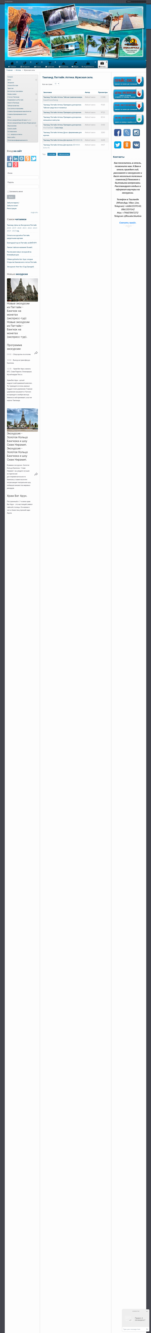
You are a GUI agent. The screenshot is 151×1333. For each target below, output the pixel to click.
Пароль (11, 182)
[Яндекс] (15, 164)
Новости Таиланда (13, 103)
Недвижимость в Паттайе (15, 100)
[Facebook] (9, 158)
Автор (87, 92)
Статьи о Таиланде (13, 97)
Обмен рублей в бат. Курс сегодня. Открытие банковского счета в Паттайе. (22, 260)
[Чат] (128, 124)
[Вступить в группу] (117, 133)
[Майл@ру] (21, 158)
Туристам (10, 88)
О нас (9, 117)
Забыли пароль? (13, 203)
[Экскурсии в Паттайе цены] (128, 99)
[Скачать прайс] (128, 86)
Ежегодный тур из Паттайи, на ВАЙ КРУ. (22, 243)
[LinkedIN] (15, 158)
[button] (22, 290)
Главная (9, 70)
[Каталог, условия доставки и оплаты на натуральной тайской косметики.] (128, 112)
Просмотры (103, 92)
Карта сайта (11, 137)
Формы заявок (12, 94)
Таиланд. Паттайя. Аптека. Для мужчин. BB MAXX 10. (63, 140)
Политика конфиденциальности (18, 140)
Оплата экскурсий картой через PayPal (19, 120)
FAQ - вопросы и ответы (15, 134)
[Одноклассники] (27, 158)
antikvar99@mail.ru (131, 199)
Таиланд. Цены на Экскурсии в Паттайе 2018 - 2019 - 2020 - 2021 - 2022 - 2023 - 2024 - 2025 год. (22, 228)
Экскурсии (11, 82)
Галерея (10, 77)
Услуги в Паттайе (13, 85)
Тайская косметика (13, 105)
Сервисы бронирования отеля (17, 114)
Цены (9, 80)
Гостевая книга (12, 131)
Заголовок (47, 92)
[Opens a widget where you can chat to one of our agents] (135, 1320)
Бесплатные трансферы (15, 91)
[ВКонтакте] (9, 164)
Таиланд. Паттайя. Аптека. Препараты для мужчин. (62, 112)
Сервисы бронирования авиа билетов (19, 111)
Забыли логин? (12, 206)
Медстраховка (12, 126)
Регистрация (11, 208)
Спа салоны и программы (15, 108)
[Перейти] (127, 133)
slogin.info (34, 212)
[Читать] (117, 145)
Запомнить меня (16, 191)
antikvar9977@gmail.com (131, 202)
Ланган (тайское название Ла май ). (20, 247)
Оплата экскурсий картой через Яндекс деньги (22, 123)
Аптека (18, 70)
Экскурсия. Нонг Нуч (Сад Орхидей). (20, 267)
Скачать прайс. (131, 209)
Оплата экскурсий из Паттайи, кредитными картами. (18, 236)
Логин (10, 173)
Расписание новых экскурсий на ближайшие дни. (19, 253)
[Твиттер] (33, 158)
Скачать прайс (12, 128)
